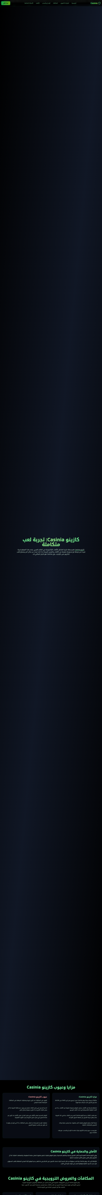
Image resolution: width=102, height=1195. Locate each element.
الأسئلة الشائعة (29, 3)
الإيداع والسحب (46, 3)
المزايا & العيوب (64, 3)
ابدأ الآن (5, 3)
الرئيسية (74, 3)
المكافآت (55, 3)
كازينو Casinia (79, 550)
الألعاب (38, 3)
